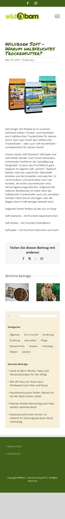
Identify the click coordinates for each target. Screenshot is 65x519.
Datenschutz (12, 446)
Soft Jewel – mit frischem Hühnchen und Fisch (32, 230)
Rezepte (33, 346)
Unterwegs (47, 346)
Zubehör (26, 351)
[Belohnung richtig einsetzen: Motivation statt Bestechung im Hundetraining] (48, 284)
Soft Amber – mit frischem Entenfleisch (27, 223)
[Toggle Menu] (57, 16)
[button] (7, 292)
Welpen (14, 351)
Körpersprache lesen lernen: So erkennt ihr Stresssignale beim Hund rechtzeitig (31, 418)
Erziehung (15, 340)
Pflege (44, 340)
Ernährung (28, 59)
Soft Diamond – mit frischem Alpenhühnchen (31, 215)
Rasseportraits (17, 346)
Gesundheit (30, 340)
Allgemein (15, 334)
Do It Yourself (31, 334)
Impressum (12, 453)
